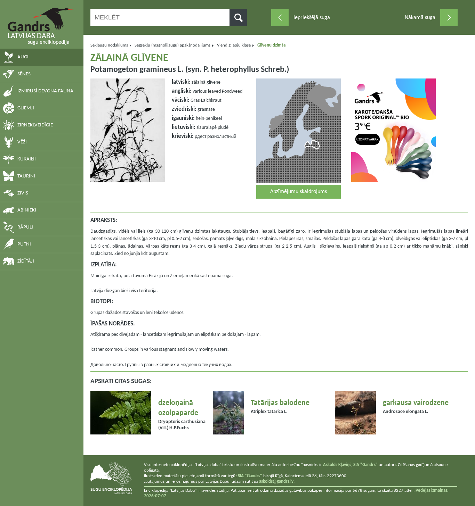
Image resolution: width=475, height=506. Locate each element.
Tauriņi (26, 176)
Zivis (22, 193)
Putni (24, 244)
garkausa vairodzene (416, 403)
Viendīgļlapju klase (234, 45)
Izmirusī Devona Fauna (45, 91)
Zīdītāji (25, 261)
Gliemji (25, 108)
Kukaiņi (26, 159)
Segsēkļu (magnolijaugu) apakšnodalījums (172, 45)
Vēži (22, 142)
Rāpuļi (25, 227)
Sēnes (24, 74)
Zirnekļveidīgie (35, 125)
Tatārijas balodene (280, 403)
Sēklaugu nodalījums (109, 45)
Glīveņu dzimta (271, 45)
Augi (23, 57)
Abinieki (26, 210)
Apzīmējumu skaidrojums (298, 191)
